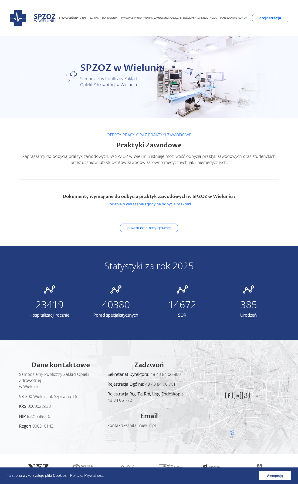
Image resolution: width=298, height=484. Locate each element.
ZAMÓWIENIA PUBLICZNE (168, 17)
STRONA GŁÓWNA (68, 17)
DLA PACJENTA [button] (110, 17)
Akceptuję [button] (275, 475)
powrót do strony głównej (149, 228)
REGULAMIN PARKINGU (195, 17)
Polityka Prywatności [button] (87, 475)
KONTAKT (243, 17)
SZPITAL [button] (94, 17)
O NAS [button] (83, 17)
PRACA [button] (213, 17)
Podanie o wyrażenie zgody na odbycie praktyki (149, 204)
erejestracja (270, 18)
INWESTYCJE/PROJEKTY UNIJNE (137, 17)
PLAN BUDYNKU (228, 17)
